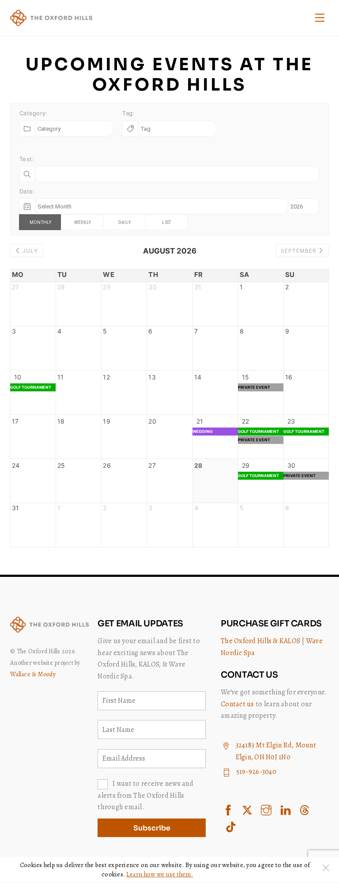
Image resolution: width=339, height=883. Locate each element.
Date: (26, 191)
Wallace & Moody (33, 674)
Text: (26, 159)
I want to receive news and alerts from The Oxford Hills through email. (145, 795)
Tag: (128, 113)
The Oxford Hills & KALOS (260, 641)
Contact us (237, 704)
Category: (33, 113)
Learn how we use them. (159, 874)
